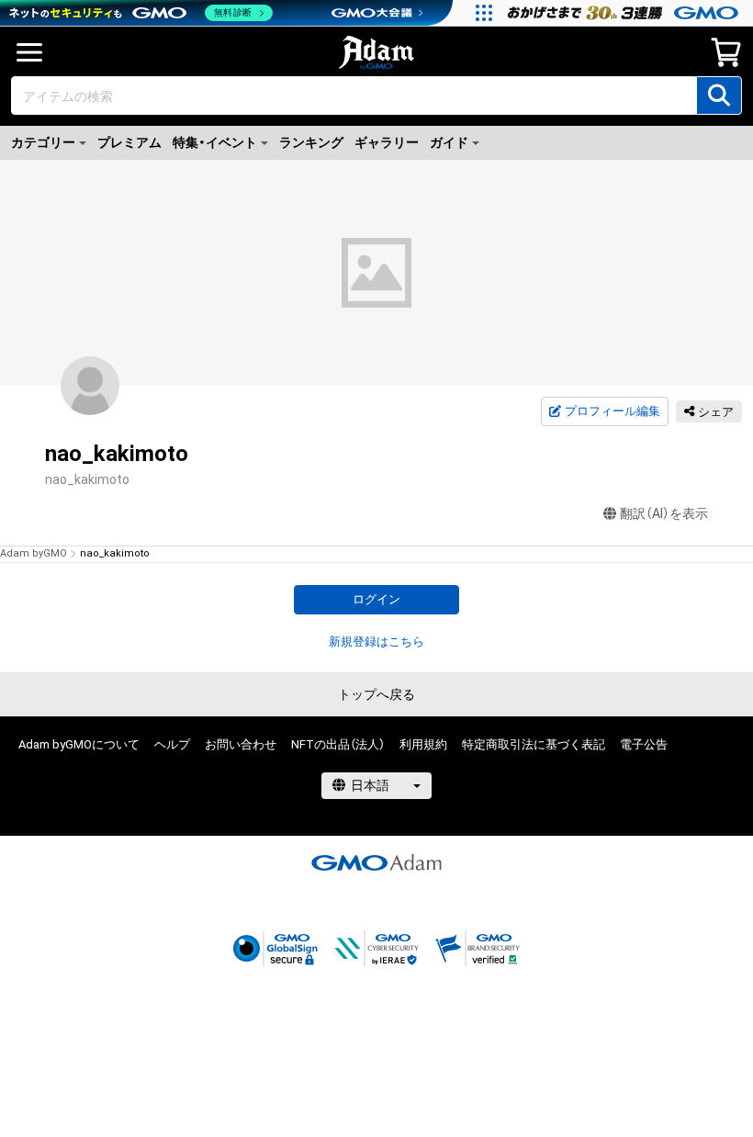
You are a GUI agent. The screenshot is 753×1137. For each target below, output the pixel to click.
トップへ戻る (376, 694)
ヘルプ (172, 744)
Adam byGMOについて (79, 744)
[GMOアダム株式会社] (376, 862)
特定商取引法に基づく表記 (533, 744)
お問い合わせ (240, 744)
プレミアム (129, 142)
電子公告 (644, 744)
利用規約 (423, 744)
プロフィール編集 (612, 411)
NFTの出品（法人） (338, 744)
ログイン (376, 599)
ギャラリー (386, 142)
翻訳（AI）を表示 (664, 513)
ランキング (311, 142)
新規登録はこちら (376, 641)
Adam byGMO (33, 553)
